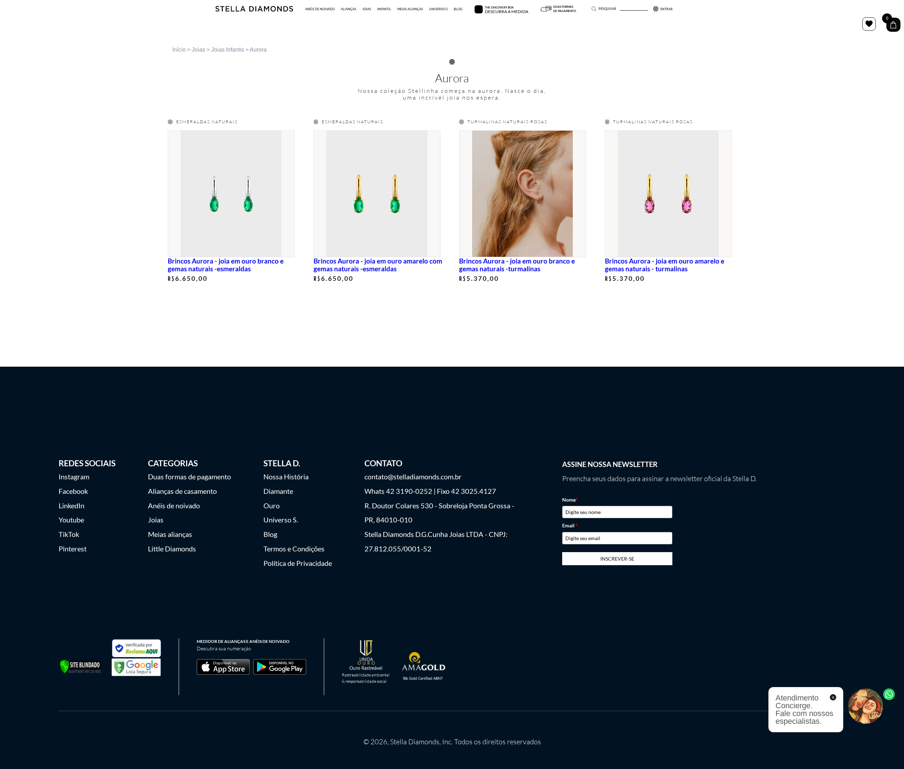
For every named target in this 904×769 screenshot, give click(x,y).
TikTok (69, 534)
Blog (270, 534)
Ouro (271, 505)
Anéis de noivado (174, 505)
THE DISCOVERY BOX (499, 7)
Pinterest (73, 548)
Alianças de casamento (182, 491)
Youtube (71, 519)
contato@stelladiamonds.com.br (413, 476)
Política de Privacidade (297, 563)
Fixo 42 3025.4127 (466, 491)
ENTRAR (666, 9)
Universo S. (280, 519)
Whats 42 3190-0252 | (400, 491)
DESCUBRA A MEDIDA (506, 11)
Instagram (74, 476)
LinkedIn (71, 505)
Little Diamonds (172, 548)
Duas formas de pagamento (189, 476)
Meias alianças (170, 534)
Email (570, 525)
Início (179, 50)
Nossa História (286, 476)
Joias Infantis (227, 50)
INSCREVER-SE (617, 559)
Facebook (73, 491)
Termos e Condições (294, 548)
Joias (198, 50)
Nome (570, 500)
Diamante (278, 491)
